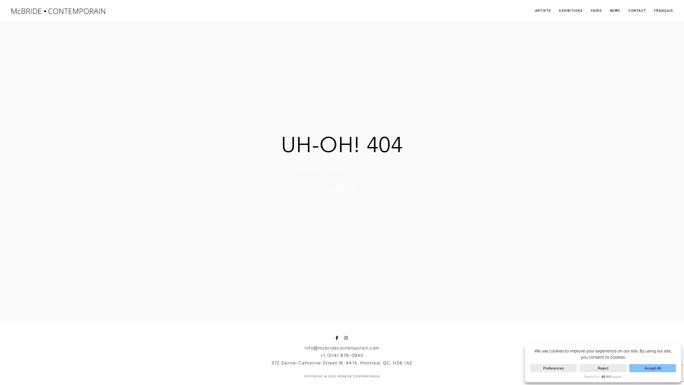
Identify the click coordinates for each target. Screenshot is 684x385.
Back (342, 185)
